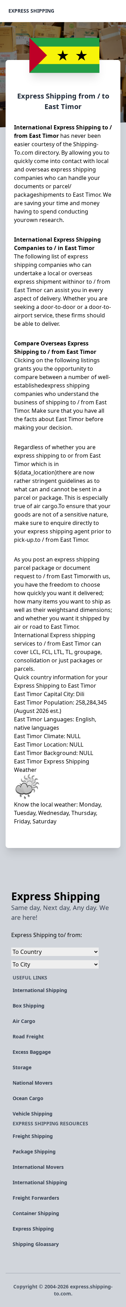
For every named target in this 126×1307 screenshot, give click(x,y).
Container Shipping (36, 1213)
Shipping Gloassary (36, 1244)
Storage (22, 1067)
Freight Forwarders (36, 1197)
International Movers (38, 1167)
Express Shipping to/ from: (46, 935)
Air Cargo (24, 1021)
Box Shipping (28, 1005)
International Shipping (40, 990)
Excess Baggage (32, 1052)
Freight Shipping (33, 1136)
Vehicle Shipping (32, 1113)
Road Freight (28, 1036)
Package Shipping (34, 1151)
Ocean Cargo (28, 1098)
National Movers (32, 1082)
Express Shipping (31, 10)
